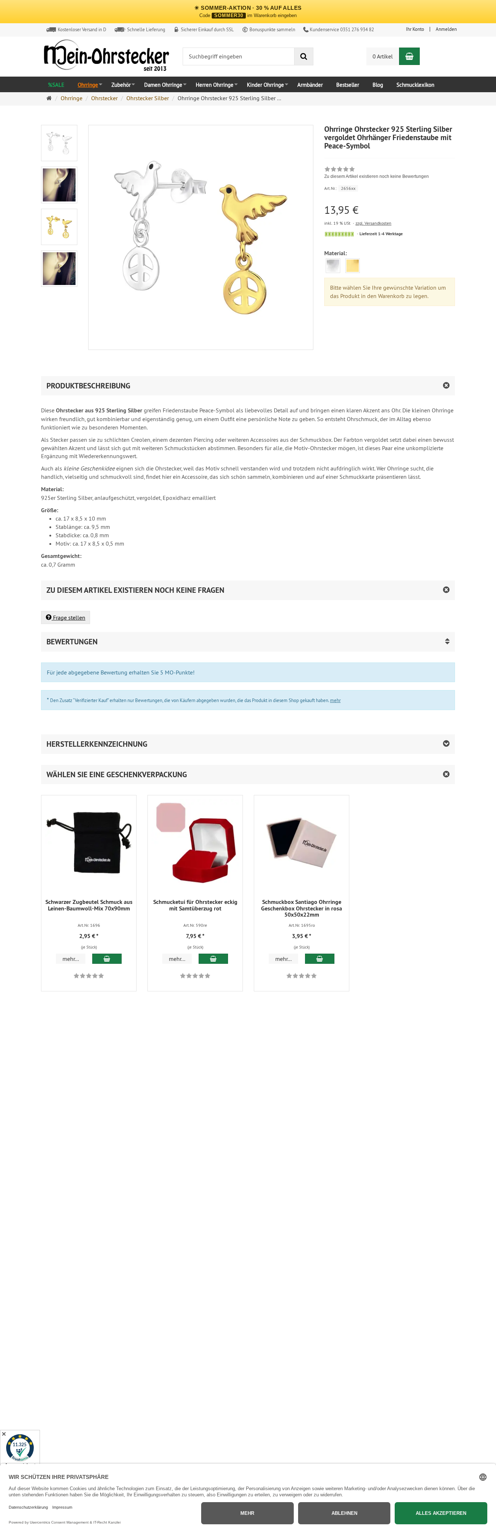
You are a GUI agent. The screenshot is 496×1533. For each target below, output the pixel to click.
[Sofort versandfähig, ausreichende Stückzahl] (339, 234)
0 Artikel (383, 56)
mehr (335, 700)
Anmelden (446, 29)
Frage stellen (68, 617)
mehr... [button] (70, 958)
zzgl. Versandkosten (373, 223)
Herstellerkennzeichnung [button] (96, 744)
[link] (376, 173)
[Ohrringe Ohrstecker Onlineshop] (106, 57)
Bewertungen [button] (72, 642)
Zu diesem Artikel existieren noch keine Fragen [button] (135, 590)
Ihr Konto (415, 29)
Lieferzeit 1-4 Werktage (381, 234)
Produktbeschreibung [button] (88, 386)
